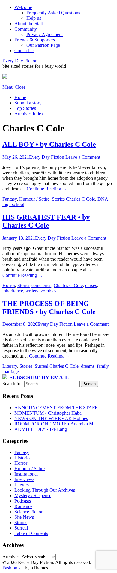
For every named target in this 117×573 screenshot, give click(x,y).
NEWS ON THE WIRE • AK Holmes (51, 418)
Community (25, 29)
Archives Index (29, 113)
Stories (58, 199)
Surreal (41, 366)
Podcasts (22, 500)
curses (91, 285)
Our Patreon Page (43, 45)
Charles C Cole (80, 199)
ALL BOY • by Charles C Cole (49, 144)
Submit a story (28, 102)
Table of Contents (31, 533)
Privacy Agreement (44, 34)
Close (20, 87)
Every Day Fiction (20, 60)
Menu (8, 87)
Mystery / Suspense (32, 495)
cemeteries (41, 285)
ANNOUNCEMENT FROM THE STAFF (56, 407)
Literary (9, 366)
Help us (33, 18)
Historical (23, 457)
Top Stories (25, 108)
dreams (87, 366)
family (103, 366)
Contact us (24, 50)
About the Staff (29, 23)
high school (13, 204)
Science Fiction (29, 511)
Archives (11, 556)
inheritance (12, 290)
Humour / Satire (34, 199)
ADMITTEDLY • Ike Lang (40, 429)
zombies (48, 290)
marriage (10, 371)
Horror (8, 285)
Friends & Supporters (34, 39)
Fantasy (9, 199)
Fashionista (13, 567)
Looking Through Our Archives (44, 490)
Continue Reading (47, 188)
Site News (24, 517)
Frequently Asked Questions (53, 12)
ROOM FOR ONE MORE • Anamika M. (54, 423)
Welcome (23, 7)
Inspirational (26, 473)
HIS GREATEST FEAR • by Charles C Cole (46, 221)
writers (32, 290)
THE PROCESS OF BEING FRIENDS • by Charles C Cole (49, 308)
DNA (103, 199)
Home (20, 97)
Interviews (24, 479)
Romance (23, 506)
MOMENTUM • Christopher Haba (48, 413)
